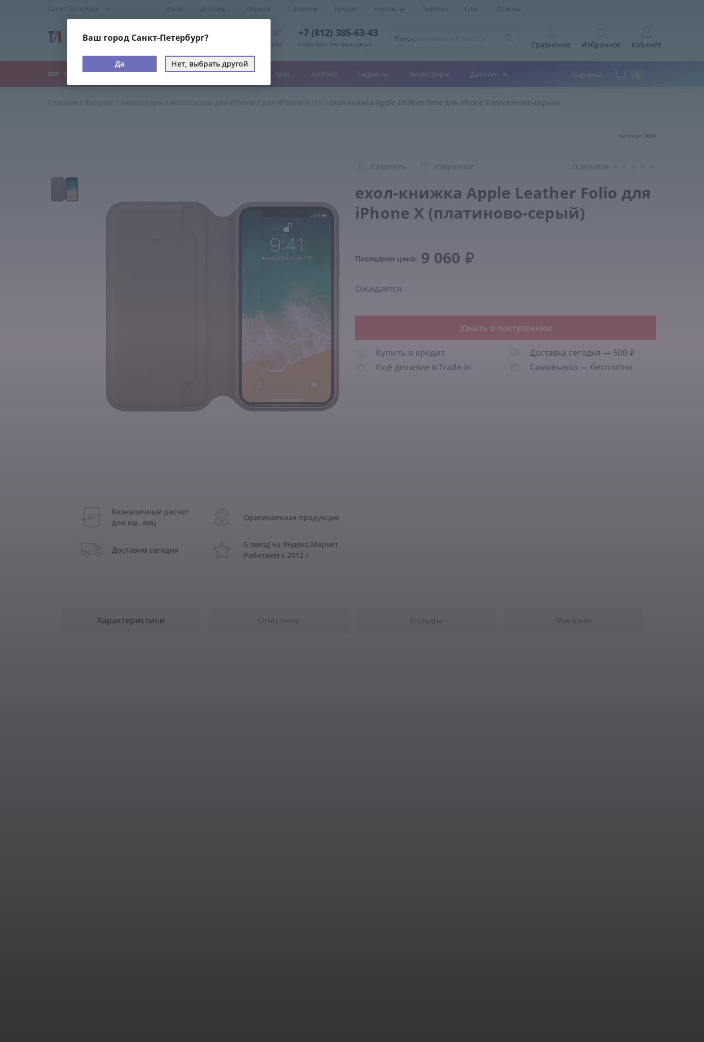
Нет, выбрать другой (210, 64)
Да (119, 64)
